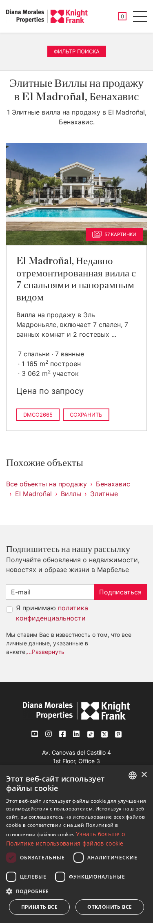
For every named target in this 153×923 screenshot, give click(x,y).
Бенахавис (113, 484)
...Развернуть (45, 651)
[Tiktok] (90, 734)
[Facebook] (63, 734)
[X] (104, 734)
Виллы (71, 494)
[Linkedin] (76, 734)
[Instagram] (49, 734)
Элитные (104, 494)
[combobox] (133, 775)
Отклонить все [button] (109, 906)
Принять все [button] (39, 906)
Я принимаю (52, 613)
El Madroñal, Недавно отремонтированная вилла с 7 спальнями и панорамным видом (76, 279)
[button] (76, 891)
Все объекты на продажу (46, 484)
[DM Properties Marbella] (47, 16)
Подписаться (120, 592)
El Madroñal (33, 494)
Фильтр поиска (77, 51)
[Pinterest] (118, 734)
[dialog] (76, 844)
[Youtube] (35, 734)
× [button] (144, 775)
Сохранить (86, 414)
